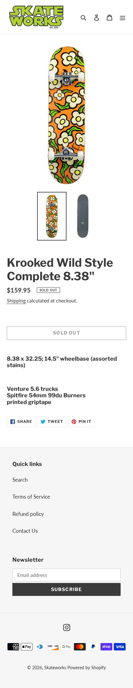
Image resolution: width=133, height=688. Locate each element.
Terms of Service (31, 496)
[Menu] (122, 17)
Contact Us (25, 531)
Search (20, 479)
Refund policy (28, 514)
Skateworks (55, 667)
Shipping (16, 300)
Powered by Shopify (86, 667)
